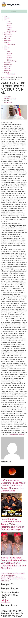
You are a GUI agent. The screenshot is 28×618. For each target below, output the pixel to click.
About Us (6, 18)
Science (9, 23)
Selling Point (7, 40)
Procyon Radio (8, 35)
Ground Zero (7, 36)
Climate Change (11, 31)
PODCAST (7, 38)
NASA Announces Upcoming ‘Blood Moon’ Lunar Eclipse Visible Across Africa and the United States (13, 485)
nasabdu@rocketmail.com (17, 434)
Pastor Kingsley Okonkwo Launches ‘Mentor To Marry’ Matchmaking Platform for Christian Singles (12, 524)
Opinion (8, 77)
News (5, 20)
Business (9, 27)
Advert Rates (11, 44)
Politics (9, 25)
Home (5, 16)
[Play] (3, 601)
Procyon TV (7, 33)
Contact (6, 42)
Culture (9, 29)
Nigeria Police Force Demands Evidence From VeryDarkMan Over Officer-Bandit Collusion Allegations (14, 562)
